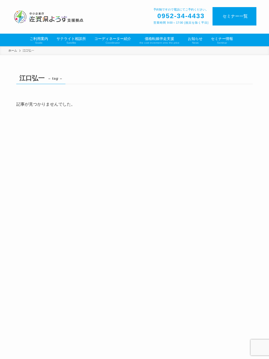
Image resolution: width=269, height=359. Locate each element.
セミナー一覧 (235, 16)
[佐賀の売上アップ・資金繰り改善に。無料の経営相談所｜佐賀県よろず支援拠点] (49, 16)
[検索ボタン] (240, 40)
